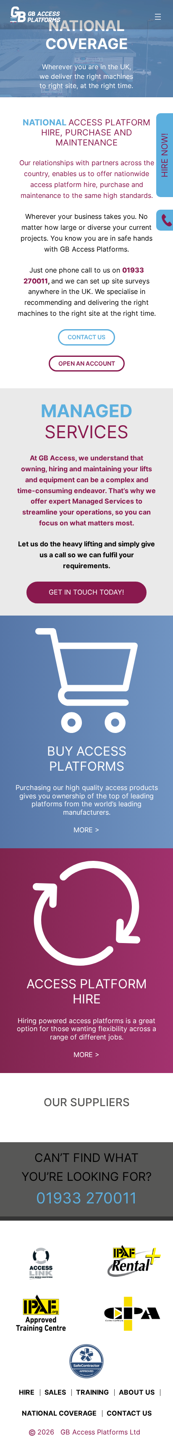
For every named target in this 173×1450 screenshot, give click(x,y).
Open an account (86, 363)
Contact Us (86, 336)
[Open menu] (158, 17)
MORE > (86, 830)
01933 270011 (86, 1198)
